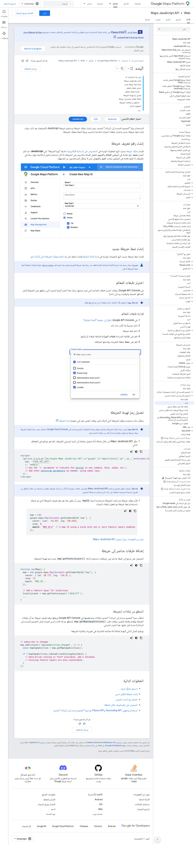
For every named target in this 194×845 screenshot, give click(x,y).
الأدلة (188, 19)
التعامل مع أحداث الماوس (126, 699)
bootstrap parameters (53, 470)
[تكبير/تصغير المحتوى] (126, 77)
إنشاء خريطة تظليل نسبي (126, 694)
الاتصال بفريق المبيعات (24, 13)
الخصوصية (138, 838)
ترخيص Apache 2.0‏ (37, 742)
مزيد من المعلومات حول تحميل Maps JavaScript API (118, 539)
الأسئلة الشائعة (144, 799)
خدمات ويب (97, 814)
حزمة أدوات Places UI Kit (124, 32)
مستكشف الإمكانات (142, 804)
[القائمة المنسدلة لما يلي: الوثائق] (109, 3)
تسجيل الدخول (10, 3)
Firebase (84, 826)
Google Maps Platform (107, 61)
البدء (44, 13)
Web (187, 13)
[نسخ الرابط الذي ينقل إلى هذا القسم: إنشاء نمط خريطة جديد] (109, 249)
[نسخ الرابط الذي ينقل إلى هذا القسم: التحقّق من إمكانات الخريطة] (110, 612)
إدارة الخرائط (64, 420)
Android (98, 799)
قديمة (147, 19)
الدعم (53, 809)
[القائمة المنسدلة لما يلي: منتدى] (83, 3)
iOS (100, 804)
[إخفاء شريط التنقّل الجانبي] (157, 840)
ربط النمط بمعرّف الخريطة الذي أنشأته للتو (49, 256)
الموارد (158, 19)
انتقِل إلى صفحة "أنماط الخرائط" (97, 320)
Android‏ (112, 119)
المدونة (100, 3)
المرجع (178, 19)
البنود (148, 838)
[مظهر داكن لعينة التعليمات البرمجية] (136, 451)
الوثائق (115, 3)
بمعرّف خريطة (47, 265)
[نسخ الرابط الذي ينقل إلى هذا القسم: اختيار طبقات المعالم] (113, 283)
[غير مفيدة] (22, 60)
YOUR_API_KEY (40, 461)
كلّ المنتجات (26, 826)
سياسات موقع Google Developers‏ (118, 745)
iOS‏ (95, 119)
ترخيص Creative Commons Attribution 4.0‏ (103, 742)
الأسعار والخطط (49, 799)
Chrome (98, 826)
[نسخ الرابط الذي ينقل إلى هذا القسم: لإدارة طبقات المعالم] (119, 314)
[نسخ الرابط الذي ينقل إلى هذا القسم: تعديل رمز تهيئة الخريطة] (107, 413)
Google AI (41, 826)
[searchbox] (173, 29)
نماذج (168, 19)
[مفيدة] (27, 60)
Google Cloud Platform (63, 826)
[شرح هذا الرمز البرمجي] (131, 451)
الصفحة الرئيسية (138, 61)
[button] (174, 165)
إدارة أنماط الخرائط (91, 256)
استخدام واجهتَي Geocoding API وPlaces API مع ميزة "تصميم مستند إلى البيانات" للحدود (95, 710)
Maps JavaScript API (165, 13)
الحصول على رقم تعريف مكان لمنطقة (120, 705)
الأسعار (126, 3)
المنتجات (137, 3)
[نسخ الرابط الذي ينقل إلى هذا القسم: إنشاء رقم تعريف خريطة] (108, 144)
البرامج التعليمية (143, 809)
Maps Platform (173, 4)
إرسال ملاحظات (30, 68)
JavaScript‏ (77, 119)
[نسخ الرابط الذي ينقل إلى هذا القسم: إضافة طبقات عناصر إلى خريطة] (98, 551)
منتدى (89, 3)
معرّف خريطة (132, 151)
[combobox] (58, 3)
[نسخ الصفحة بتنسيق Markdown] (122, 68)
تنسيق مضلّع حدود (129, 688)
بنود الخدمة (50, 814)
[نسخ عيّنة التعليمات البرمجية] (141, 451)
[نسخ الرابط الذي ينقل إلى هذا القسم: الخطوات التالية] (120, 681)
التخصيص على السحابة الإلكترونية (82, 151)
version (79, 467)
